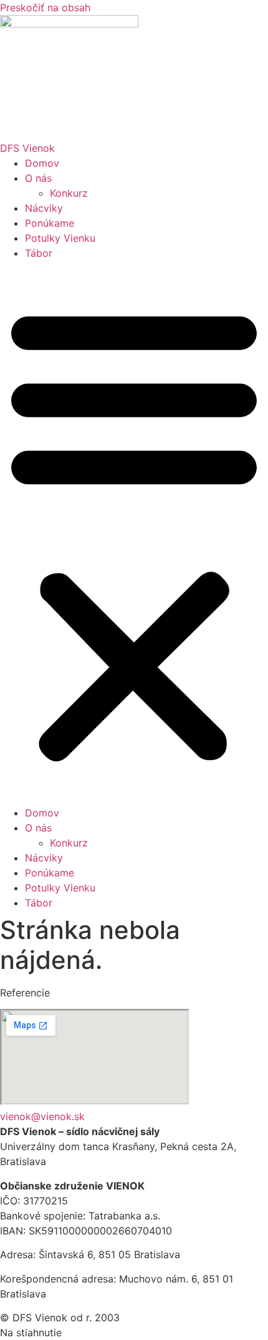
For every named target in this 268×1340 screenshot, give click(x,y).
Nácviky (44, 208)
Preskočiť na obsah (45, 7)
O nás (38, 178)
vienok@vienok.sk (42, 1116)
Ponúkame (49, 223)
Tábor (38, 253)
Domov (42, 163)
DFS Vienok (27, 148)
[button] (134, 533)
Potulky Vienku (60, 238)
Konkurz (69, 193)
